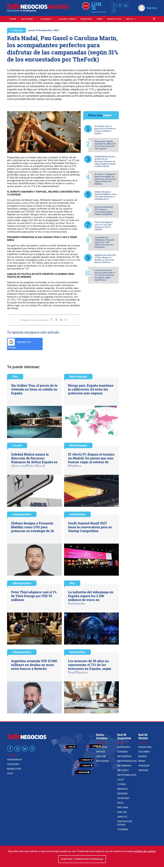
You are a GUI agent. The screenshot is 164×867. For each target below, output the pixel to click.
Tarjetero (86, 19)
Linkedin (101, 756)
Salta (120, 802)
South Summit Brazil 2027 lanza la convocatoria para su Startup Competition (103, 210)
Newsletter (114, 19)
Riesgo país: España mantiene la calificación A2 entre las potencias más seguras (105, 145)
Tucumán (122, 829)
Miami (141, 761)
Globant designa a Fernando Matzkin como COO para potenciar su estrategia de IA (105, 195)
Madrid (142, 756)
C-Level (17, 445)
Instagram (102, 761)
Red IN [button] (130, 19)
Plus (15, 376)
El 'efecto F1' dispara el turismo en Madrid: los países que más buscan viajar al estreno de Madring (105, 179)
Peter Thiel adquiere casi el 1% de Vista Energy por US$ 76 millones (103, 226)
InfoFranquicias (127, 761)
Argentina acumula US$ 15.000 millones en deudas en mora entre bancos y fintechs (105, 258)
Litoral (121, 784)
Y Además (16, 30)
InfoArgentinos (21, 514)
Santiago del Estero (125, 823)
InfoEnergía (124, 756)
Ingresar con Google (19, 344)
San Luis (122, 812)
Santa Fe (122, 816)
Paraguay (144, 765)
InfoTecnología (126, 775)
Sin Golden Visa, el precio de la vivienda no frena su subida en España (104, 130)
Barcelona (144, 747)
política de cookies (145, 851)
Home (12, 19)
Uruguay (143, 770)
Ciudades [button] (46, 19)
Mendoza (122, 789)
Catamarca (123, 747)
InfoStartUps (77, 514)
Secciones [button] (27, 19)
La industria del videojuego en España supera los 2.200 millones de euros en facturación (104, 242)
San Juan (122, 807)
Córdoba (122, 751)
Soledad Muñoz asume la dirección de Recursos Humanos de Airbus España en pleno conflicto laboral (105, 161)
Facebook (101, 747)
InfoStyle (123, 770)
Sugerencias (14, 759)
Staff (99, 19)
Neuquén (122, 793)
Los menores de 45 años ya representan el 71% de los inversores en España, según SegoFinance (104, 275)
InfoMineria (124, 765)
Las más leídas (67, 19)
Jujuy (120, 779)
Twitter (100, 751)
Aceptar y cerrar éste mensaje (82, 859)
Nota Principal (78, 376)
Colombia (144, 751)
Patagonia (123, 798)
